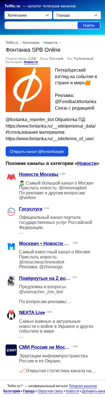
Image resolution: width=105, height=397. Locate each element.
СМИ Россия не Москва (46, 347)
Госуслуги (30, 209)
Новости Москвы (39, 174)
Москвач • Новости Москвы (51, 243)
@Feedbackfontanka (75, 101)
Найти (88, 25)
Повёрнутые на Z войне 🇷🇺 (50, 278)
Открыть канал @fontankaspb (37, 151)
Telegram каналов (83, 386)
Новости (31, 62)
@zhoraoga (50, 266)
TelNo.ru (12, 6)
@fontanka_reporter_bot (30, 119)
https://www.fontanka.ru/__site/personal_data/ (50, 126)
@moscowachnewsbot (41, 262)
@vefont (27, 197)
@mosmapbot (73, 187)
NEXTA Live (32, 312)
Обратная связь (50, 391)
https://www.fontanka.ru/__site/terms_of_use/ (50, 138)
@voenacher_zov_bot (41, 291)
